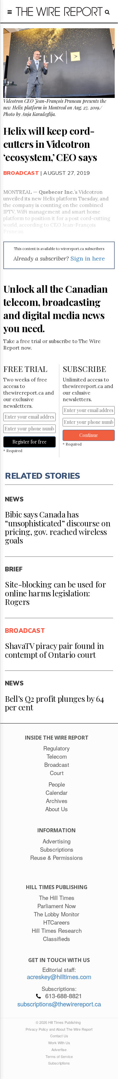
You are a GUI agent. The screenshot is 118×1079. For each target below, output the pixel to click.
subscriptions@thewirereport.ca (59, 1003)
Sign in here (87, 258)
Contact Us (59, 1035)
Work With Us (59, 1042)
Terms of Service (59, 1056)
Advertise (59, 1049)
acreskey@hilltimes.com (59, 976)
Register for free (29, 442)
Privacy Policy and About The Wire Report (59, 1029)
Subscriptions (59, 1063)
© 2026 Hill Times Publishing (59, 1022)
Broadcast (21, 173)
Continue (88, 435)
